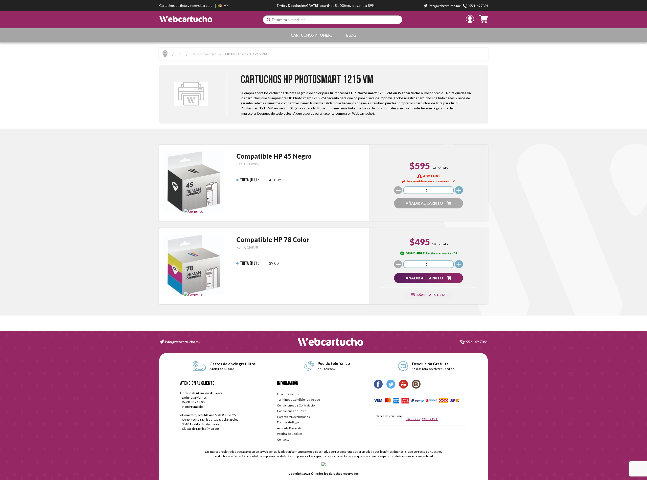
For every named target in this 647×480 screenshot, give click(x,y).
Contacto (283, 439)
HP (180, 54)
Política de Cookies (290, 434)
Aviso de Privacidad (290, 428)
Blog (351, 35)
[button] (428, 203)
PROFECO (413, 419)
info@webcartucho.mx (182, 342)
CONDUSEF (430, 419)
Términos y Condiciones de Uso (298, 399)
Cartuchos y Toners (312, 35)
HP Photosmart (204, 54)
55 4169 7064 (477, 342)
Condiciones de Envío (291, 411)
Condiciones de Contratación (296, 405)
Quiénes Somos (288, 394)
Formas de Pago (288, 422)
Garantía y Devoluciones (293, 417)
